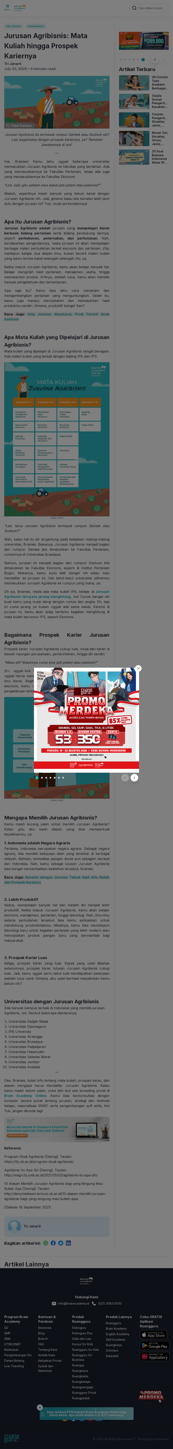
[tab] (37, 777)
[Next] (134, 778)
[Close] (138, 668)
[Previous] (125, 778)
